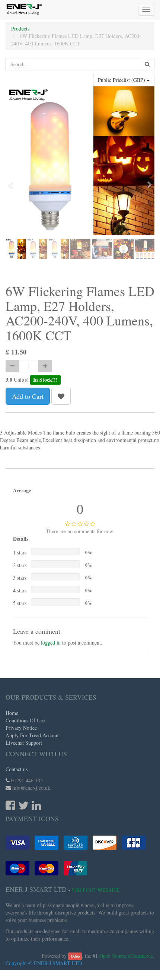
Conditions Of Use (25, 720)
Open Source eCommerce (126, 955)
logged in (51, 642)
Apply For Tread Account (33, 735)
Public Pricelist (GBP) (122, 79)
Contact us (17, 769)
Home (12, 712)
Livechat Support (24, 742)
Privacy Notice (21, 727)
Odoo (75, 956)
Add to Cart (28, 396)
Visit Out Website (95, 890)
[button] (13, 181)
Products (20, 28)
